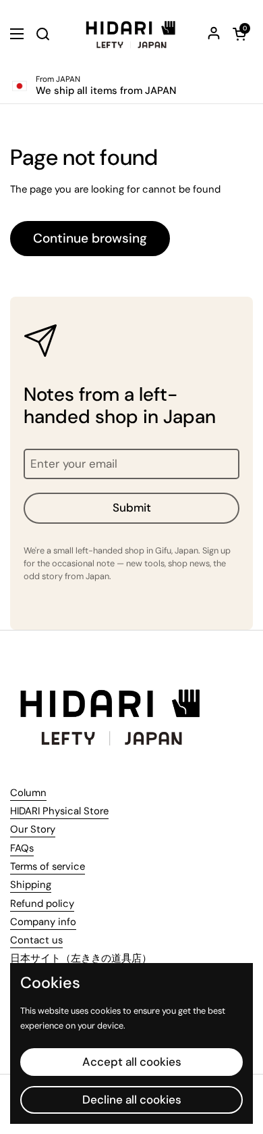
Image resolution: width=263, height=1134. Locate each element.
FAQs (22, 848)
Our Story (32, 829)
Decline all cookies (131, 1099)
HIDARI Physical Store (59, 811)
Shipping (30, 884)
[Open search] (42, 33)
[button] (239, 33)
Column (28, 792)
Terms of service (47, 866)
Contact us (36, 940)
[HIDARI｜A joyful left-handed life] (131, 34)
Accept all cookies (131, 1061)
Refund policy (42, 903)
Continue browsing (90, 238)
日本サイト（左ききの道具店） (81, 958)
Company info (43, 922)
